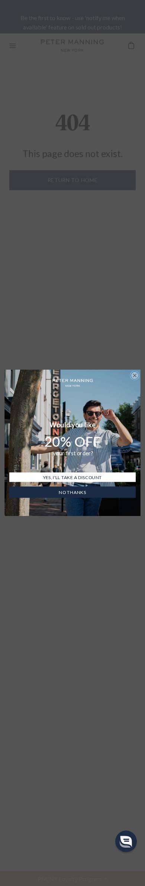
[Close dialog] (135, 375)
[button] (126, 841)
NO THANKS (72, 492)
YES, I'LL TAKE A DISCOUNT (72, 477)
